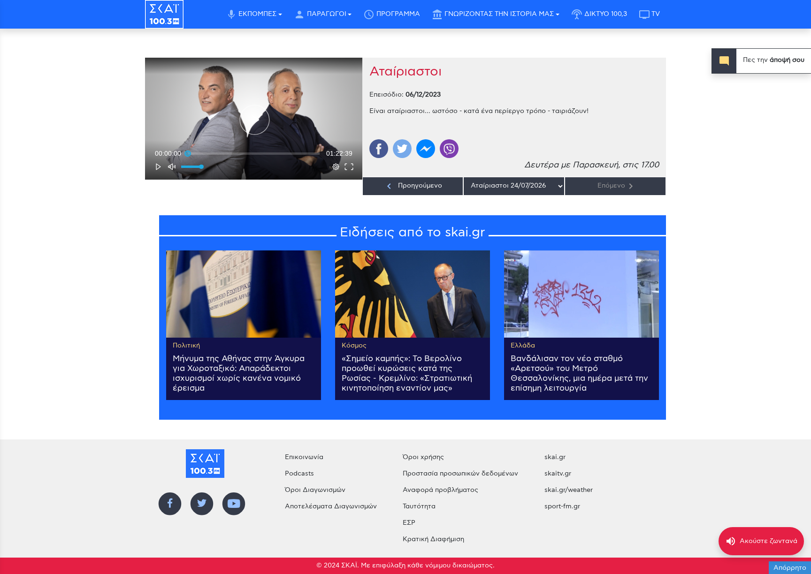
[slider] (254, 153)
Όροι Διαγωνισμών (315, 490)
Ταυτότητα (419, 506)
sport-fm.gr (562, 506)
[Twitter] (402, 148)
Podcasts (299, 473)
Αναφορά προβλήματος (440, 490)
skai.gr (555, 457)
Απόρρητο (789, 568)
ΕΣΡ (409, 523)
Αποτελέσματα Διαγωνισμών (331, 506)
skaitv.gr (557, 473)
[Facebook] (378, 148)
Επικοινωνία (304, 457)
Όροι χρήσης (423, 457)
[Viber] (449, 148)
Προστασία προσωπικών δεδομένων (460, 473)
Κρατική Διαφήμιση (433, 539)
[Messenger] (425, 148)
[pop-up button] (336, 166)
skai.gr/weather (568, 490)
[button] (254, 120)
